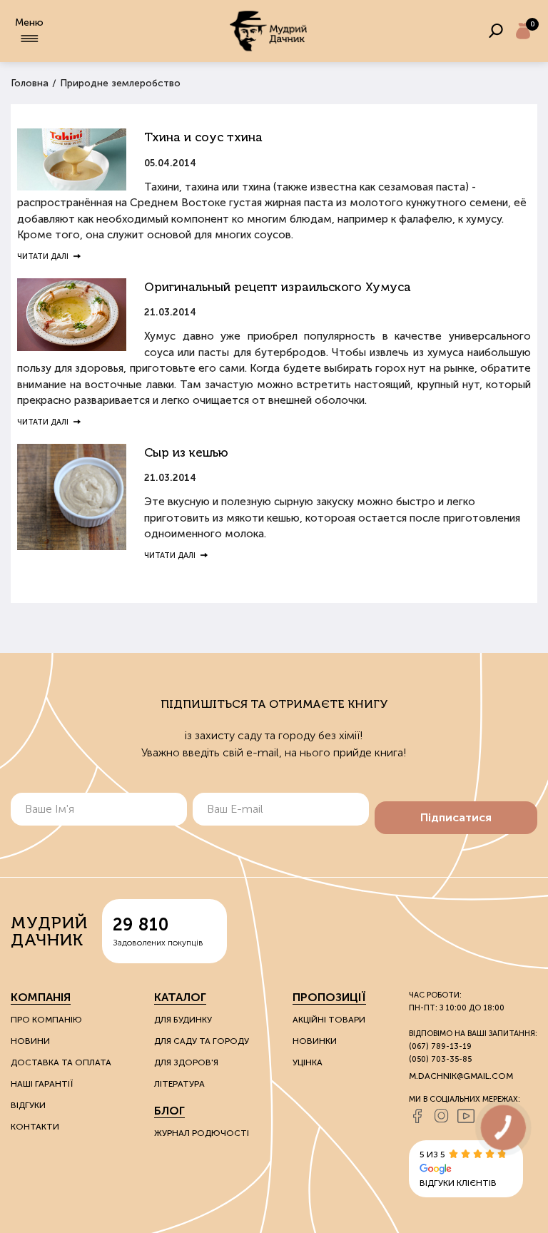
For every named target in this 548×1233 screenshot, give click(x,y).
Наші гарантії (42, 1084)
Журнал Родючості (201, 1133)
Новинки (315, 1041)
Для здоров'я (186, 1062)
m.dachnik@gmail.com (461, 1076)
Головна (30, 83)
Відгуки (28, 1105)
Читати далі (42, 256)
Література (179, 1084)
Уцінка (308, 1062)
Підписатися (456, 817)
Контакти (35, 1127)
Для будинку (183, 1020)
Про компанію (46, 1020)
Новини (30, 1041)
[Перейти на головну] (268, 31)
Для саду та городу (201, 1041)
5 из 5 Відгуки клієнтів (458, 1169)
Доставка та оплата (61, 1062)
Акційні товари (329, 1020)
